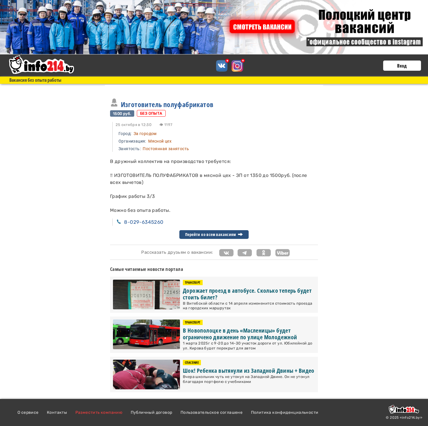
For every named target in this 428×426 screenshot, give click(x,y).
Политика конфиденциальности (285, 412)
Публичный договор (151, 412)
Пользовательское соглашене (212, 412)
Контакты (57, 412)
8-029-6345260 (143, 222)
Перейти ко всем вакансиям (211, 234)
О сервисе (28, 412)
